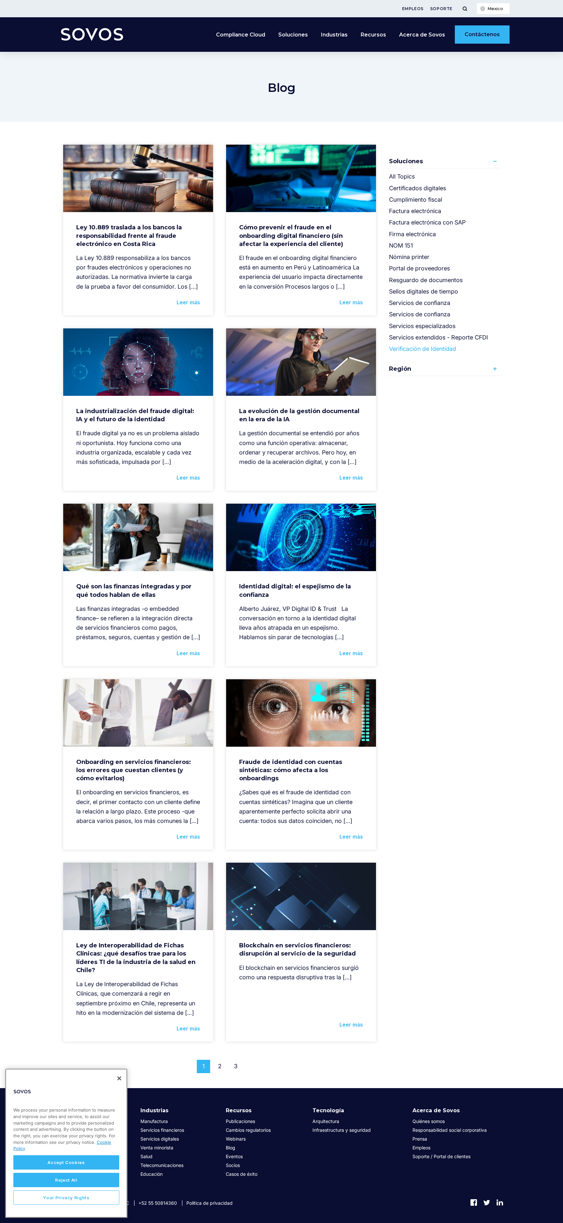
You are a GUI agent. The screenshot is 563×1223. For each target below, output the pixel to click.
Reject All (66, 1180)
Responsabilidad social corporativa (449, 1130)
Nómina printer (409, 256)
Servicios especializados (422, 326)
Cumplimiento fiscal (415, 199)
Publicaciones (240, 1121)
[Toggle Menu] (465, 8)
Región (400, 368)
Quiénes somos (428, 1121)
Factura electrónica (415, 211)
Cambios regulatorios (248, 1130)
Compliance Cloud (240, 35)
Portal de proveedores (419, 268)
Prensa (419, 1139)
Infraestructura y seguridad (341, 1130)
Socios (233, 1165)
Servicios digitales (159, 1139)
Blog (230, 1147)
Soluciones (293, 35)
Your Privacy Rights (66, 1197)
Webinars (236, 1139)
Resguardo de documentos (426, 280)
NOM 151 (401, 245)
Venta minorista (156, 1147)
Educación (151, 1174)
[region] (66, 1143)
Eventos (234, 1156)
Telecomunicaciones (161, 1165)
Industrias (334, 35)
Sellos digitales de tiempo (423, 291)
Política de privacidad (209, 1203)
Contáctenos (482, 34)
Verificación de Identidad (422, 348)
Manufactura (154, 1121)
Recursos (373, 35)
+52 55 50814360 (157, 1203)
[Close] (119, 1078)
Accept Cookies (66, 1162)
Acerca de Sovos (422, 35)
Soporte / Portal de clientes (441, 1156)
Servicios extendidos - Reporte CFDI (438, 337)
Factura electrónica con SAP (427, 222)
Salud (146, 1156)
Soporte (441, 8)
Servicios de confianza (419, 302)
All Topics (402, 176)
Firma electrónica (412, 234)
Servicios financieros (162, 1130)
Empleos (413, 8)
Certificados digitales (417, 188)
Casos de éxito (241, 1174)
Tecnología (328, 1110)
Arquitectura (325, 1121)
